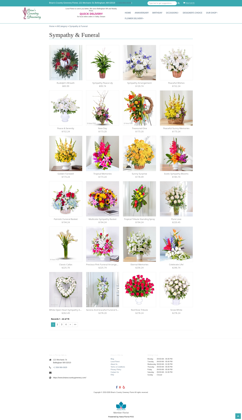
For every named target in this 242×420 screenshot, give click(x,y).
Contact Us (115, 372)
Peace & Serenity (65, 128)
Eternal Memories (139, 264)
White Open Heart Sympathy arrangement (65, 309)
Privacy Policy (116, 369)
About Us (114, 364)
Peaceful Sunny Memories (176, 128)
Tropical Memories (102, 173)
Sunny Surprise (139, 173)
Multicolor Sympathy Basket (102, 219)
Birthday (157, 12)
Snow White (176, 309)
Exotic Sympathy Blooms (176, 173)
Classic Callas (65, 264)
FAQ (112, 375)
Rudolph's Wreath (66, 82)
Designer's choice (192, 12)
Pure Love (176, 219)
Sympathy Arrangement (139, 82)
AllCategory (62, 26)
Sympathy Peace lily (102, 82)
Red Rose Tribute (139, 309)
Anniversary (142, 12)
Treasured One (139, 128)
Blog (112, 359)
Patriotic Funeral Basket (66, 219)
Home (128, 12)
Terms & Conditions (118, 367)
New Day (102, 128)
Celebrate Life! (176, 264)
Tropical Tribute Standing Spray (139, 219)
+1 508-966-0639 (123, 3)
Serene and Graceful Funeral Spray (102, 309)
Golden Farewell (66, 173)
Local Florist (115, 362)
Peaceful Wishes (176, 82)
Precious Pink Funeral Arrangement (102, 264)
